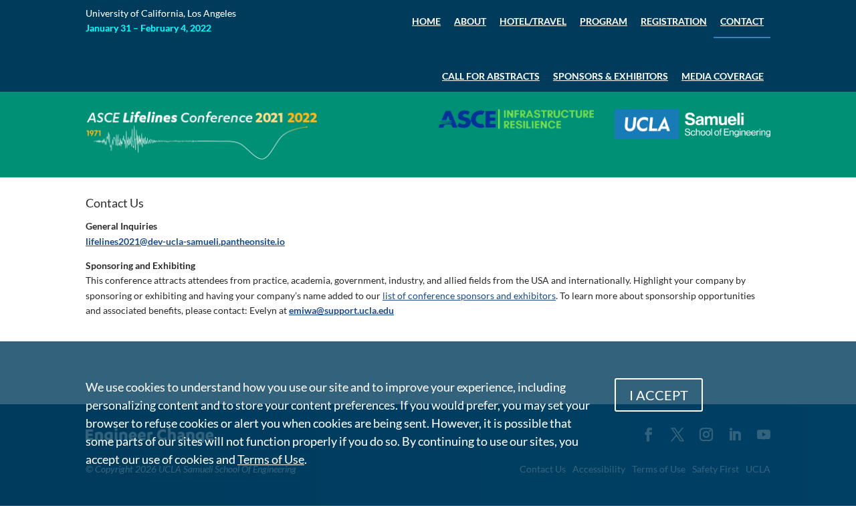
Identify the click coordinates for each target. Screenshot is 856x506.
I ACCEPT (658, 395)
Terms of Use (270, 459)
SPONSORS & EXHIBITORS (610, 76)
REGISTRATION (674, 21)
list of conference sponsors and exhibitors (469, 295)
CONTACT (742, 21)
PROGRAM (603, 21)
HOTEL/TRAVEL (533, 21)
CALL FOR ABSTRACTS (491, 76)
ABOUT (470, 21)
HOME (426, 21)
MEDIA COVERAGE (722, 76)
